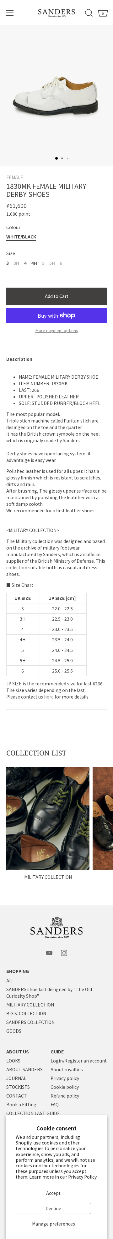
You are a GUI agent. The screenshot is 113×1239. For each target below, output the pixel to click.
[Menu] (10, 13)
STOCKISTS (18, 1087)
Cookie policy (65, 1087)
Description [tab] (19, 359)
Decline (53, 1208)
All (9, 980)
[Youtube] (49, 952)
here (49, 697)
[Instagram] (64, 952)
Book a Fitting (21, 1104)
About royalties (67, 1069)
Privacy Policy (82, 1177)
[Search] (89, 14)
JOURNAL (16, 1078)
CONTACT (16, 1096)
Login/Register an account (79, 1060)
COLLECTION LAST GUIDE (33, 1113)
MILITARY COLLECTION (48, 877)
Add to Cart (56, 296)
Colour (13, 227)
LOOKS (13, 1060)
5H (52, 263)
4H (34, 263)
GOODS (13, 1031)
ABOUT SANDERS (24, 1069)
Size (10, 253)
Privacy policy (65, 1078)
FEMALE (14, 177)
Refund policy (65, 1096)
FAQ (55, 1104)
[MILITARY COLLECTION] (47, 818)
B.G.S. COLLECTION (26, 1013)
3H (16, 263)
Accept (53, 1193)
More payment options (56, 330)
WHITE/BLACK (21, 236)
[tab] (56, 539)
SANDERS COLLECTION (30, 1022)
